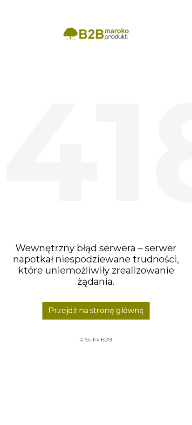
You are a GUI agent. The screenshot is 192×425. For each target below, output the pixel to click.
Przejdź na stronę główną (96, 310)
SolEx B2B (98, 339)
